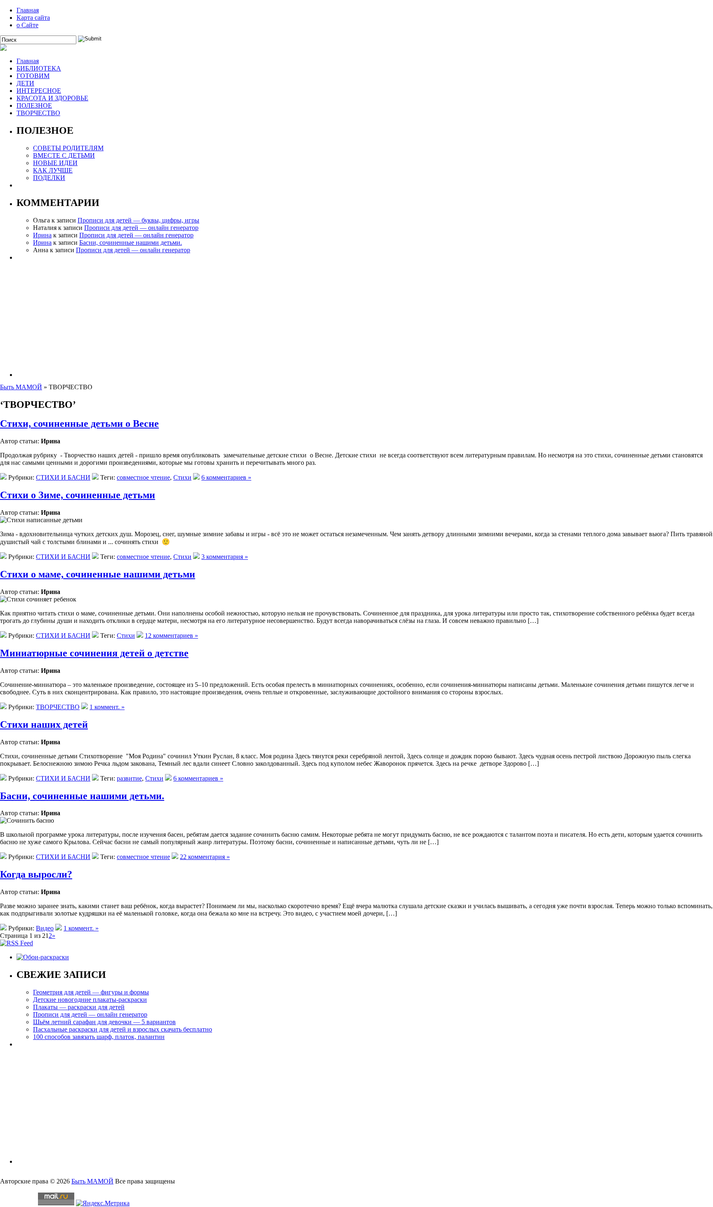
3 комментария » (224, 556)
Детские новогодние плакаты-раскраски (90, 999)
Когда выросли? (36, 874)
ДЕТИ (25, 83)
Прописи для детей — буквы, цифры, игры (138, 220)
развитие (129, 778)
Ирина (42, 235)
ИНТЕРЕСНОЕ (39, 90)
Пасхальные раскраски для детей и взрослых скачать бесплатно (122, 1029)
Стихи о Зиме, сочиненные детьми (77, 495)
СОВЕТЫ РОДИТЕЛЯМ (68, 147)
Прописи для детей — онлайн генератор (141, 227)
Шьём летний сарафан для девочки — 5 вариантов (104, 1021)
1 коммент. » (107, 706)
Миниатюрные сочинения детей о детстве (94, 653)
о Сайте (27, 24)
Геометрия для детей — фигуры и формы (91, 992)
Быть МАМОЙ (21, 386)
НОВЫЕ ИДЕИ (55, 162)
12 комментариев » (171, 635)
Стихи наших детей (44, 724)
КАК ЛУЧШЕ (53, 170)
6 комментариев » (226, 477)
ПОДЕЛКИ (49, 177)
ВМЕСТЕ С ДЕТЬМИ (64, 155)
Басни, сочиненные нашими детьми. (130, 242)
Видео (45, 928)
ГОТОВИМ (33, 75)
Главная (28, 10)
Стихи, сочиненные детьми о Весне (79, 423)
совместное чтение (143, 477)
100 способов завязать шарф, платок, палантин (99, 1036)
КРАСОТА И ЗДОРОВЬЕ (52, 98)
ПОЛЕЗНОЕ (34, 105)
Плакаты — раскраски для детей (79, 1007)
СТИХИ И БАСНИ (63, 477)
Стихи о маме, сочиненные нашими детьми (97, 574)
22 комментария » (205, 856)
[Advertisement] (264, 319)
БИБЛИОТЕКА (39, 68)
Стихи (182, 477)
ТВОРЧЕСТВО (38, 112)
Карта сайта (33, 17)
